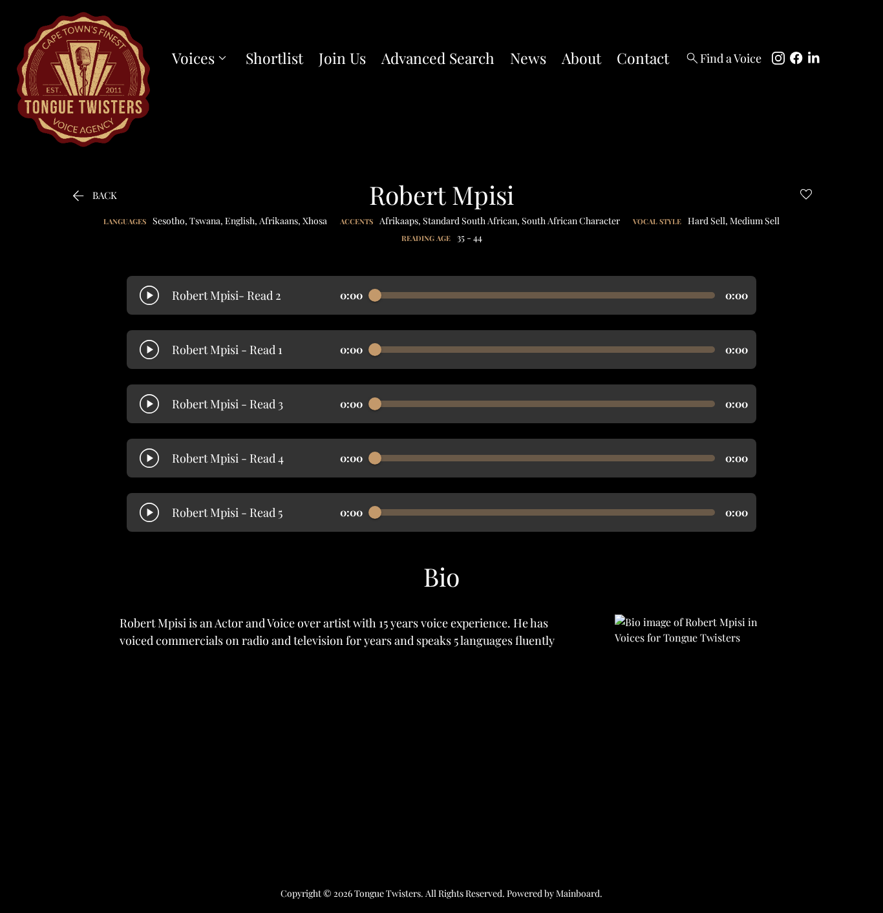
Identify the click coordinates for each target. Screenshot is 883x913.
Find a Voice (723, 58)
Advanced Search (438, 58)
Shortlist (274, 58)
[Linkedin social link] (814, 58)
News (528, 58)
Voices (201, 58)
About (581, 58)
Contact (643, 58)
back (93, 195)
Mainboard (578, 893)
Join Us (342, 58)
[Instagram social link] (778, 58)
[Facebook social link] (796, 58)
